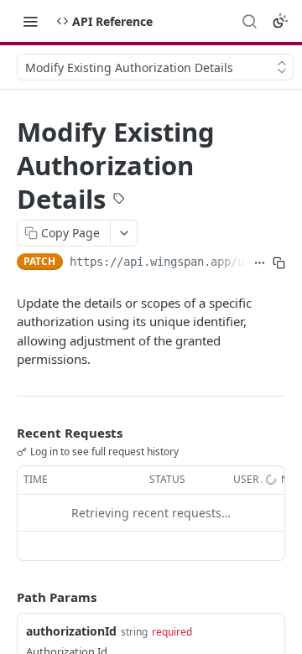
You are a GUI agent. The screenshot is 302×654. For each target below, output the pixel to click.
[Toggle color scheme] (280, 21)
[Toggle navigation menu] (30, 21)
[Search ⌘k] (249, 21)
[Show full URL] (259, 263)
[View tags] (119, 199)
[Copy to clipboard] (279, 263)
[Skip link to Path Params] (5, 597)
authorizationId (71, 631)
